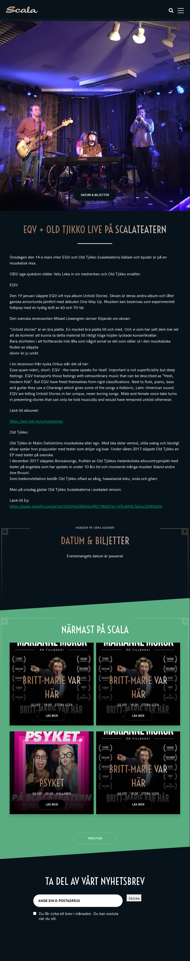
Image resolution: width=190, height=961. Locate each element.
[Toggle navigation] (181, 10)
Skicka (134, 898)
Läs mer (52, 716)
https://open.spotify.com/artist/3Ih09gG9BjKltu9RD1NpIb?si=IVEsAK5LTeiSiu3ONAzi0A (86, 506)
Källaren (63, 793)
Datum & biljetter (95, 195)
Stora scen (63, 705)
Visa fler (95, 838)
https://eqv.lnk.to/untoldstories (36, 421)
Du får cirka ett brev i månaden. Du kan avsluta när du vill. (78, 916)
